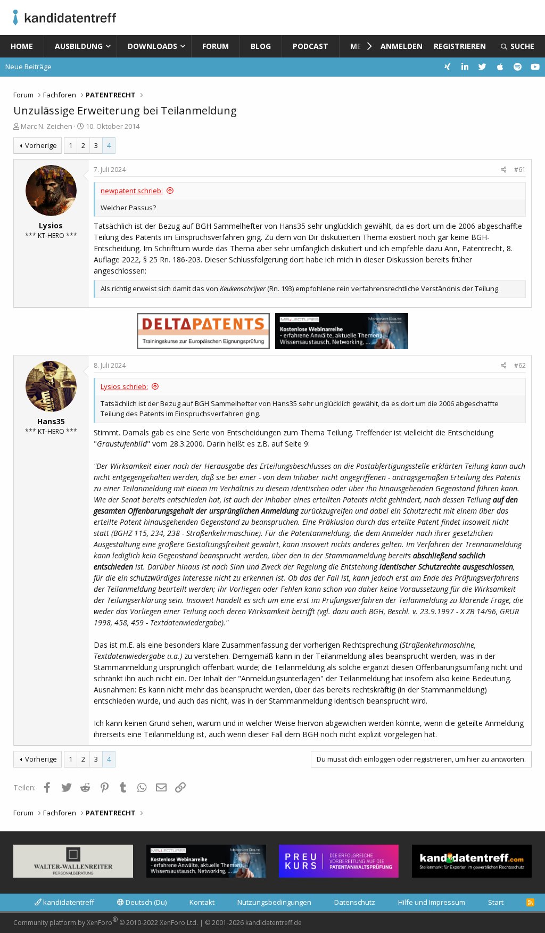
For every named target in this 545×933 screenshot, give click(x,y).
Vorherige (41, 145)
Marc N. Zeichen (46, 126)
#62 (520, 365)
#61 (520, 169)
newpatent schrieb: (132, 190)
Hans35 (51, 421)
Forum (215, 46)
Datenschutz (354, 902)
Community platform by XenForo (105, 921)
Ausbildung (79, 46)
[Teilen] (503, 169)
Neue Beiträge (28, 66)
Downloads (152, 46)
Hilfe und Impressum (431, 902)
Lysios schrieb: (124, 386)
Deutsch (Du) (145, 902)
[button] (110, 46)
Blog (261, 46)
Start (495, 902)
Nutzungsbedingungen (274, 902)
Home (22, 46)
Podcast (310, 46)
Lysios (51, 225)
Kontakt (201, 902)
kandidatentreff (68, 902)
